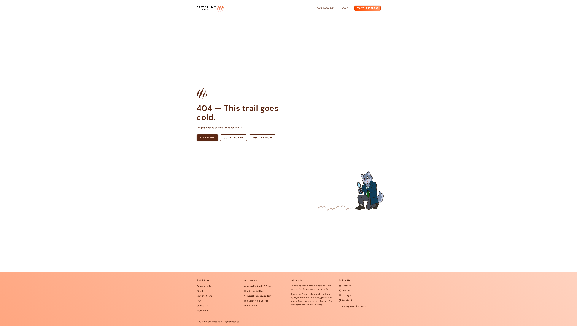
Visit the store (262, 137)
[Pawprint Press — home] (210, 8)
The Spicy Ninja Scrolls (256, 300)
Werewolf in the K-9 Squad (258, 286)
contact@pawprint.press (352, 306)
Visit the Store (366, 8)
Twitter (346, 290)
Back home (207, 137)
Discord (347, 285)
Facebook (347, 300)
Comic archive (233, 137)
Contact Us (203, 305)
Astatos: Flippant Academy (258, 295)
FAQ (199, 300)
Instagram (347, 295)
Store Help (202, 310)
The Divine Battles (253, 290)
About (344, 8)
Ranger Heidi (250, 305)
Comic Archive (325, 8)
